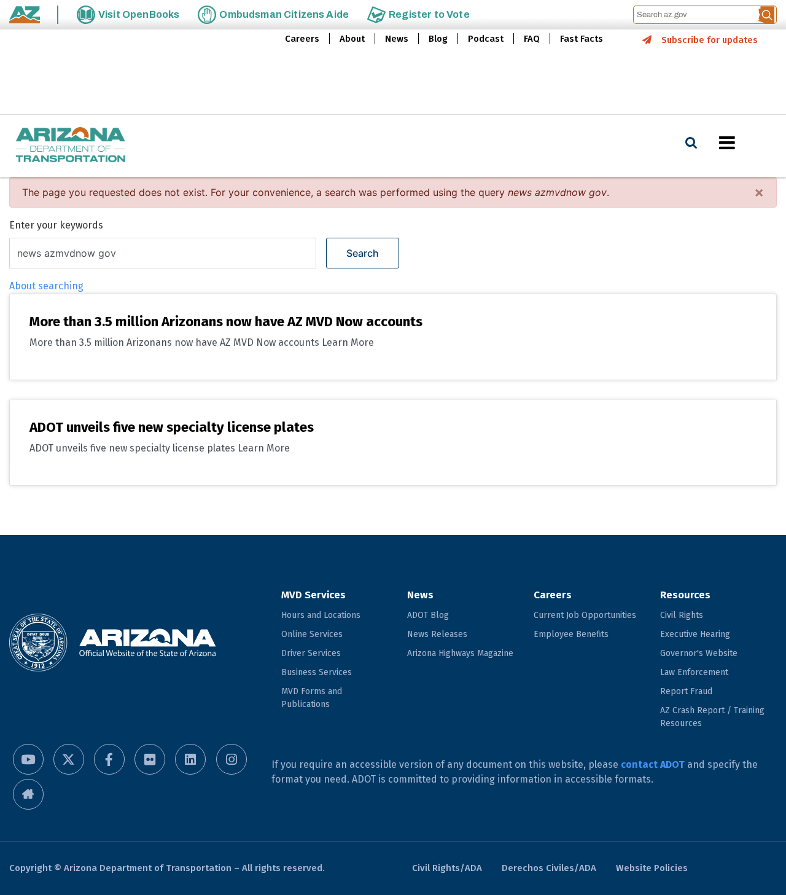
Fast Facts (581, 38)
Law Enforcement (694, 672)
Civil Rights (681, 615)
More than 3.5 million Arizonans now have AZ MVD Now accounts (225, 321)
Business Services (316, 672)
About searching (46, 286)
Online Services (312, 634)
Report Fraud (686, 691)
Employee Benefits (571, 634)
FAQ (532, 38)
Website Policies (652, 868)
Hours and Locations (320, 615)
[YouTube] (28, 759)
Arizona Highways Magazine (460, 653)
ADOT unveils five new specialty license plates (171, 427)
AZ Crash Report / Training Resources (712, 717)
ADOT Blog (428, 615)
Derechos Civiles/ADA (549, 868)
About (352, 38)
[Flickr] (149, 759)
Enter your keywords (56, 225)
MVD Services (313, 594)
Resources (685, 594)
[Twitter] (68, 759)
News (396, 38)
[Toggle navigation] (748, 142)
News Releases (437, 634)
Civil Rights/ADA (447, 868)
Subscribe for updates (709, 39)
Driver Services (311, 653)
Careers (302, 38)
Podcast (486, 38)
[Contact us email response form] (28, 794)
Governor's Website (698, 653)
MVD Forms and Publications (311, 697)
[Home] (70, 146)
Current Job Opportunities (585, 615)
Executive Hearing (695, 634)
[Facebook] (109, 759)
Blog (438, 38)
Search (362, 253)
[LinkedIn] (190, 759)
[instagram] (231, 759)
